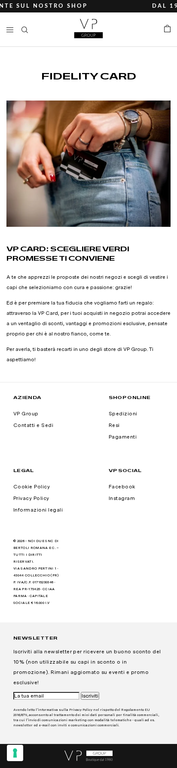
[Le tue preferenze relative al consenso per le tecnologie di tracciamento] (15, 753)
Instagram (122, 498)
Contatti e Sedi (33, 425)
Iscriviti (90, 696)
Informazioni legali (38, 510)
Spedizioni (123, 414)
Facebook (122, 487)
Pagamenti (123, 437)
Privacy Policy (31, 498)
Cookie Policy (31, 487)
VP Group (26, 414)
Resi (114, 425)
